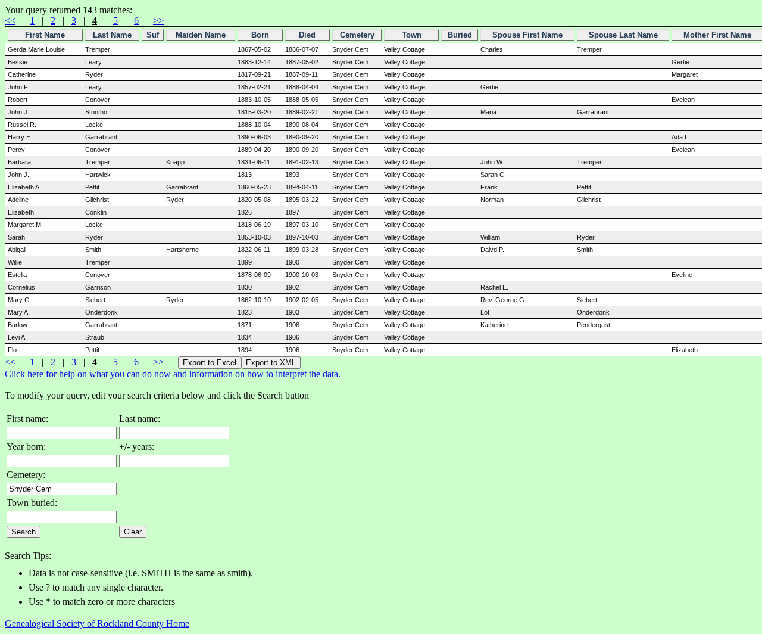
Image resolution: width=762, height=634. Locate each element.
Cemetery (357, 34)
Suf (152, 34)
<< (10, 20)
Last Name (112, 34)
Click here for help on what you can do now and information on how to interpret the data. (173, 374)
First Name (45, 34)
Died (307, 34)
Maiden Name (201, 34)
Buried (460, 34)
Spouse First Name (527, 34)
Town (411, 34)
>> (158, 20)
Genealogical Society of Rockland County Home (97, 624)
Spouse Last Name (623, 34)
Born (260, 34)
